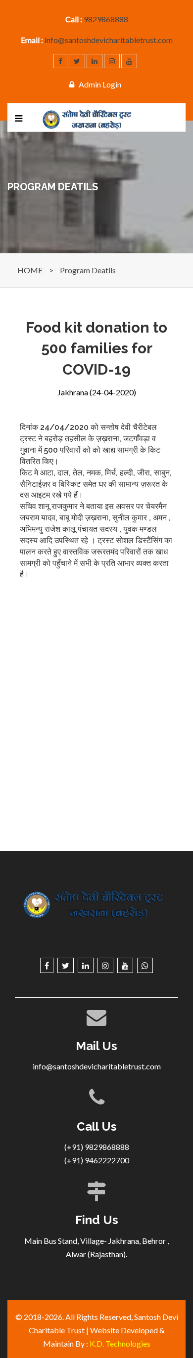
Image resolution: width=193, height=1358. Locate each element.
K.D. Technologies (120, 1343)
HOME (30, 270)
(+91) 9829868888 (96, 1146)
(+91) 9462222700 (96, 1160)
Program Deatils (88, 270)
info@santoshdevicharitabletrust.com (109, 39)
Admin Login (100, 84)
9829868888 (106, 19)
